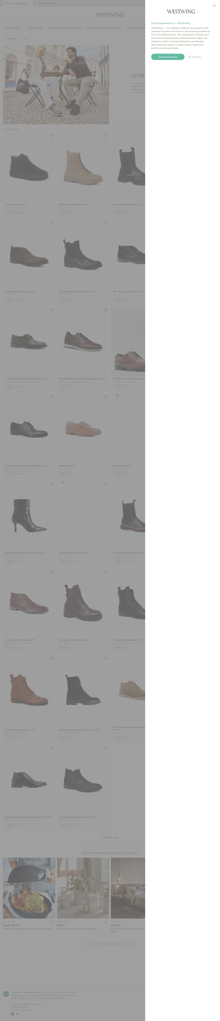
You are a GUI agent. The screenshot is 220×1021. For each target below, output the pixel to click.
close (214, 5)
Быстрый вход (168, 57)
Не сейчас (194, 57)
